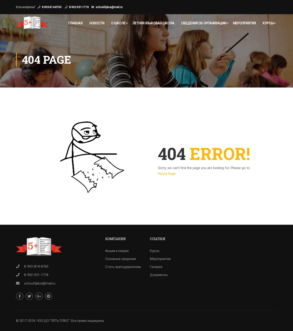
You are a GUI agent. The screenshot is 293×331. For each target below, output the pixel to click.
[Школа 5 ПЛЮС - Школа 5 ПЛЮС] (32, 23)
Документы (159, 275)
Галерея (156, 267)
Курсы (268, 23)
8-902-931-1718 (79, 7)
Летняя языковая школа (153, 23)
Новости (97, 23)
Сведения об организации (203, 23)
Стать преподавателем (123, 267)
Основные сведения (120, 259)
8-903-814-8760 (52, 7)
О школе (118, 23)
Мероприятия (244, 23)
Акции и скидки (117, 251)
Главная (75, 23)
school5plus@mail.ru (109, 7)
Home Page (167, 174)
